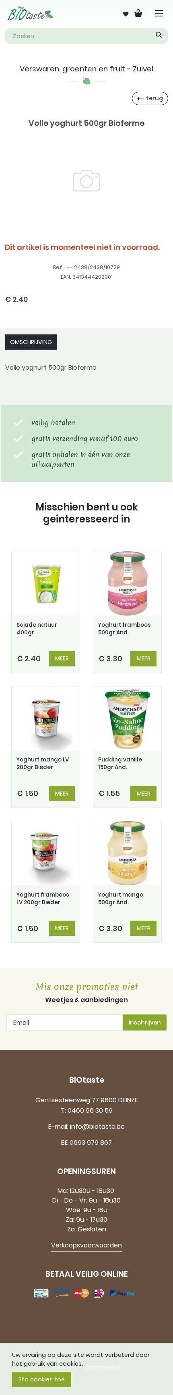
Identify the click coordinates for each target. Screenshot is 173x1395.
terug (154, 98)
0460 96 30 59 (90, 1110)
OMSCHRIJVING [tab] (31, 342)
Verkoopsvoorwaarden (86, 1245)
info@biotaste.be (97, 1126)
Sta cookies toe (42, 1379)
